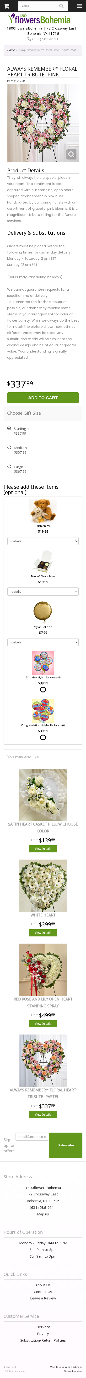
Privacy (43, 1333)
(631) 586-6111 (45, 38)
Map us (43, 1214)
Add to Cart (43, 397)
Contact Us (43, 1291)
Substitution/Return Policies (43, 1340)
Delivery (43, 1326)
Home (11, 50)
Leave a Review (43, 1298)
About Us (43, 1285)
